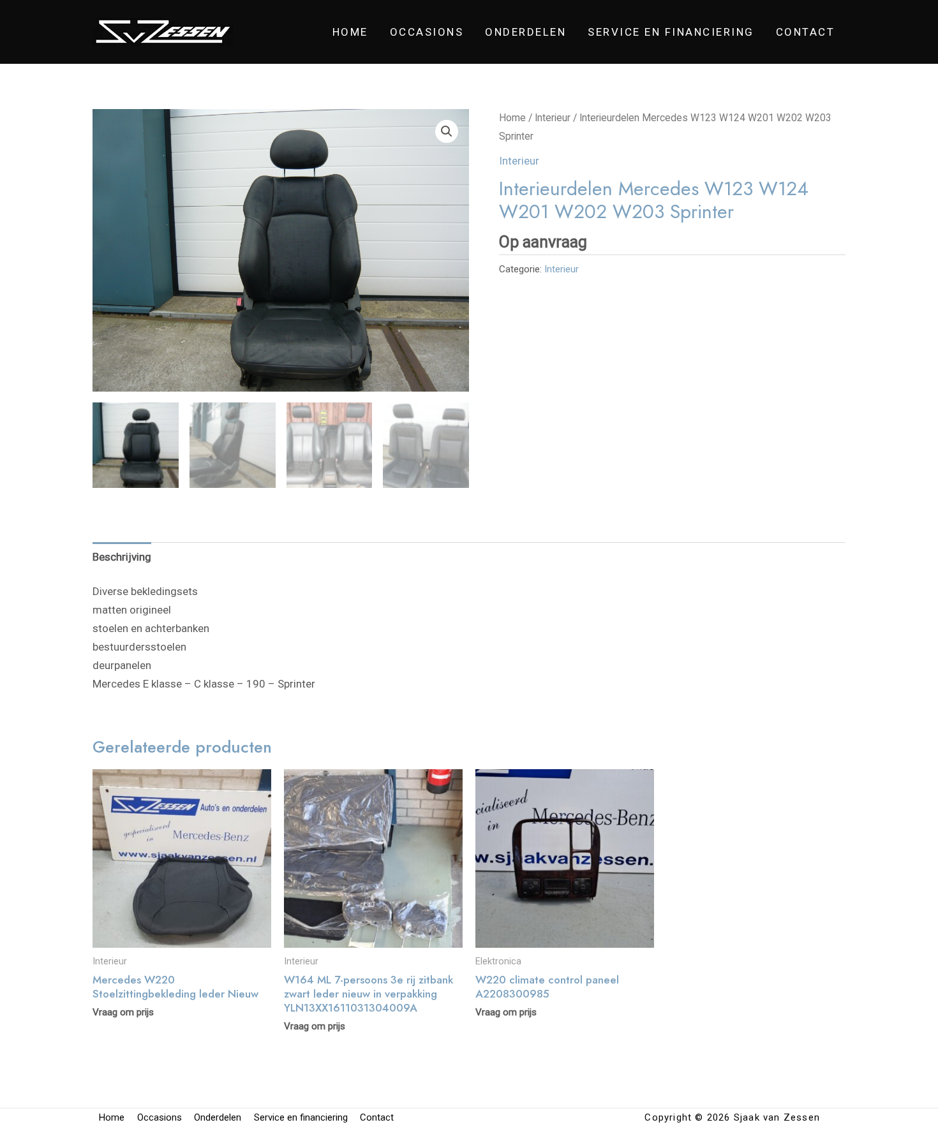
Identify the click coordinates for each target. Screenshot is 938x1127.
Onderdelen (525, 32)
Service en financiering (671, 32)
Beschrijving (122, 556)
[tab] (122, 556)
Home (350, 32)
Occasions (427, 32)
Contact (805, 32)
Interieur (552, 118)
